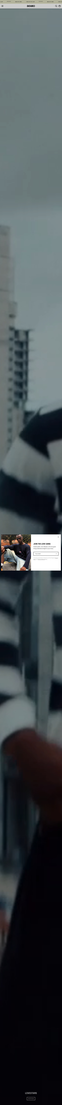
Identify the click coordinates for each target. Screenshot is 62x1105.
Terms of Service (41, 559)
